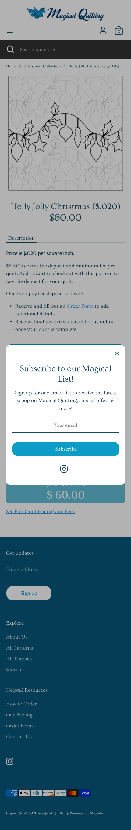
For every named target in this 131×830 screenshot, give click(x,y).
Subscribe (66, 449)
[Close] (117, 353)
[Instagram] (64, 469)
